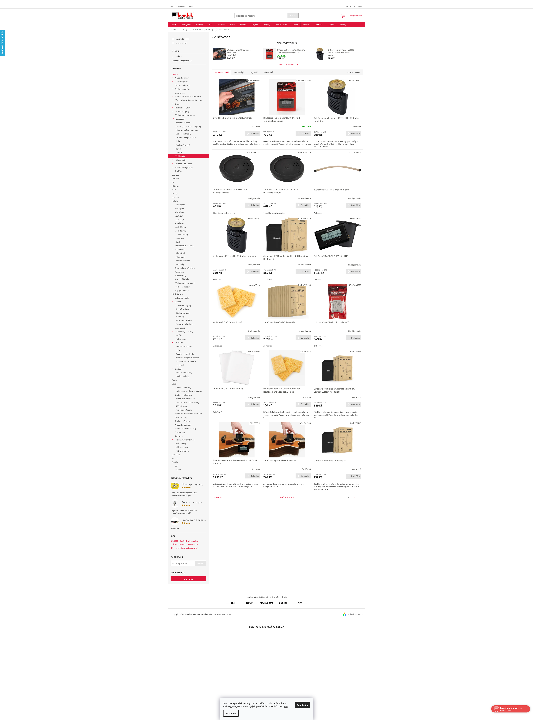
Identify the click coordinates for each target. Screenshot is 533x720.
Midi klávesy (180, 443)
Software (179, 436)
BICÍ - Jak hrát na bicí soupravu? (184, 548)
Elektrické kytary (182, 85)
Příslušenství (177, 294)
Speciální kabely (182, 279)
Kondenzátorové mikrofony (187, 402)
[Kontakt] (250, 602)
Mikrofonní (179, 212)
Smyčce (175, 197)
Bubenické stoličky (183, 372)
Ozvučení (176, 454)
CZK (347, 6)
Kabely (175, 201)
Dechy (175, 193)
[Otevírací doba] (267, 602)
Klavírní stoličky (182, 376)
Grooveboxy (180, 432)
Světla (174, 458)
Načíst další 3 (287, 497)
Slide (177, 141)
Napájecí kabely (182, 290)
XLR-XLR (179, 216)
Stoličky (178, 171)
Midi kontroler (181, 447)
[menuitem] (173, 24)
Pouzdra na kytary (182, 107)
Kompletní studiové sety (185, 428)
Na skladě (181, 39)
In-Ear (177, 350)
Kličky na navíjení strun (185, 137)
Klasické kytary (181, 81)
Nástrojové (179, 208)
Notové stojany (182, 309)
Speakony (179, 238)
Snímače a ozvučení (183, 163)
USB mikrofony (181, 406)
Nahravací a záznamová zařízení (188, 413)
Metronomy (180, 339)
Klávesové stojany (183, 305)
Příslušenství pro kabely (185, 283)
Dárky (174, 380)
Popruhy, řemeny (182, 122)
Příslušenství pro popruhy (186, 130)
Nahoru (220, 497)
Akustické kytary (182, 77)
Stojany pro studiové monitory (188, 391)
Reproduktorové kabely (185, 268)
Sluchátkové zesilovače (185, 361)
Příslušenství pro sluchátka (187, 357)
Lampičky (180, 316)
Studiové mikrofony (183, 395)
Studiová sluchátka (183, 346)
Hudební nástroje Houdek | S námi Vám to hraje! (266, 597)
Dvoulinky (179, 264)
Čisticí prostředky (183, 133)
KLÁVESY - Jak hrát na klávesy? (184, 544)
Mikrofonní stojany (183, 320)
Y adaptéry (179, 271)
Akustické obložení (183, 424)
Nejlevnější (239, 72)
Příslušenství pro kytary (185, 115)
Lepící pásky (180, 365)
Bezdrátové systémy (184, 167)
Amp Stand (180, 327)
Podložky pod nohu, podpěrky (188, 126)
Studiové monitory (183, 387)
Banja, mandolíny (182, 89)
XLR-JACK (179, 219)
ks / (188, 579)
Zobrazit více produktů (286, 64)
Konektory (179, 223)
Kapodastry (180, 118)
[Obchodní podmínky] (283, 602)
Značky (175, 462)
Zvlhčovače (180, 156)
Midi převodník (182, 451)
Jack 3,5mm (180, 230)
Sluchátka (179, 342)
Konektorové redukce (184, 245)
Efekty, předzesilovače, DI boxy (188, 100)
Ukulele (175, 178)
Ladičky (178, 335)
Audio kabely (180, 275)
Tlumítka (179, 152)
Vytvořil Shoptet (355, 614)
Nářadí (178, 148)
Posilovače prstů (182, 145)
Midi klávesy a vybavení (185, 439)
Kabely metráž (181, 249)
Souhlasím (302, 704)
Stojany (178, 301)
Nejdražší (254, 72)
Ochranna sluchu (182, 298)
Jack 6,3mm (180, 227)
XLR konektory (181, 234)
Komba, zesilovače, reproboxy (188, 96)
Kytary (175, 74)
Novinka (180, 43)
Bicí (173, 182)
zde (286, 706)
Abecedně (268, 72)
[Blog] (300, 602)
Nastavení (231, 713)
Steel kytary (180, 92)
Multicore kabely (182, 286)
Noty (174, 189)
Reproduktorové (182, 260)
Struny (177, 104)
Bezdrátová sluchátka (184, 353)
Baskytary (176, 174)
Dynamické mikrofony (185, 398)
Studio (175, 383)
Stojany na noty (183, 313)
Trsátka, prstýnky (182, 111)
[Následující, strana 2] (354, 497)
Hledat (292, 15)
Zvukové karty (181, 417)
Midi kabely (180, 204)
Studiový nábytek (182, 421)
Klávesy (175, 186)
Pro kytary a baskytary (185, 324)
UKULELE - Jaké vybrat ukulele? (184, 541)
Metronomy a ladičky (184, 331)
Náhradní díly (180, 160)
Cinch (177, 242)
